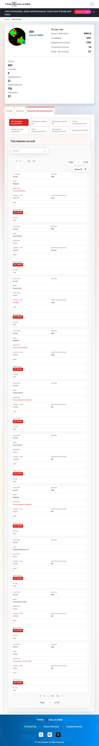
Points (15, 243)
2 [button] (20, 161)
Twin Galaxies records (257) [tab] (16, 122)
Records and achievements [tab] (40, 111)
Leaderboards (74, 726)
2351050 (16, 459)
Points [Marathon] (19, 191)
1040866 (16, 302)
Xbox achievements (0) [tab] (38, 130)
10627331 (16, 198)
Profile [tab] (9, 111)
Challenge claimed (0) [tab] (39, 122)
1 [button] (16, 161)
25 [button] (28, 161)
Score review (51, 726)
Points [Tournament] (20, 347)
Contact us (30, 726)
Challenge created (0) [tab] (59, 122)
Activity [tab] (20, 111)
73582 (15, 668)
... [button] (24, 161)
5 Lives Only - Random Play (22, 661)
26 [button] (34, 161)
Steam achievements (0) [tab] (79, 122)
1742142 (15, 564)
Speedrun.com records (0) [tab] (17, 130)
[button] (39, 161)
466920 (15, 616)
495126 (15, 355)
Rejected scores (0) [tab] (80, 130)
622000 (15, 250)
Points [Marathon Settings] (22, 400)
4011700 (15, 407)
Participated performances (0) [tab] (59, 130)
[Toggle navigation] (92, 4)
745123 (15, 511)
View (14, 220)
